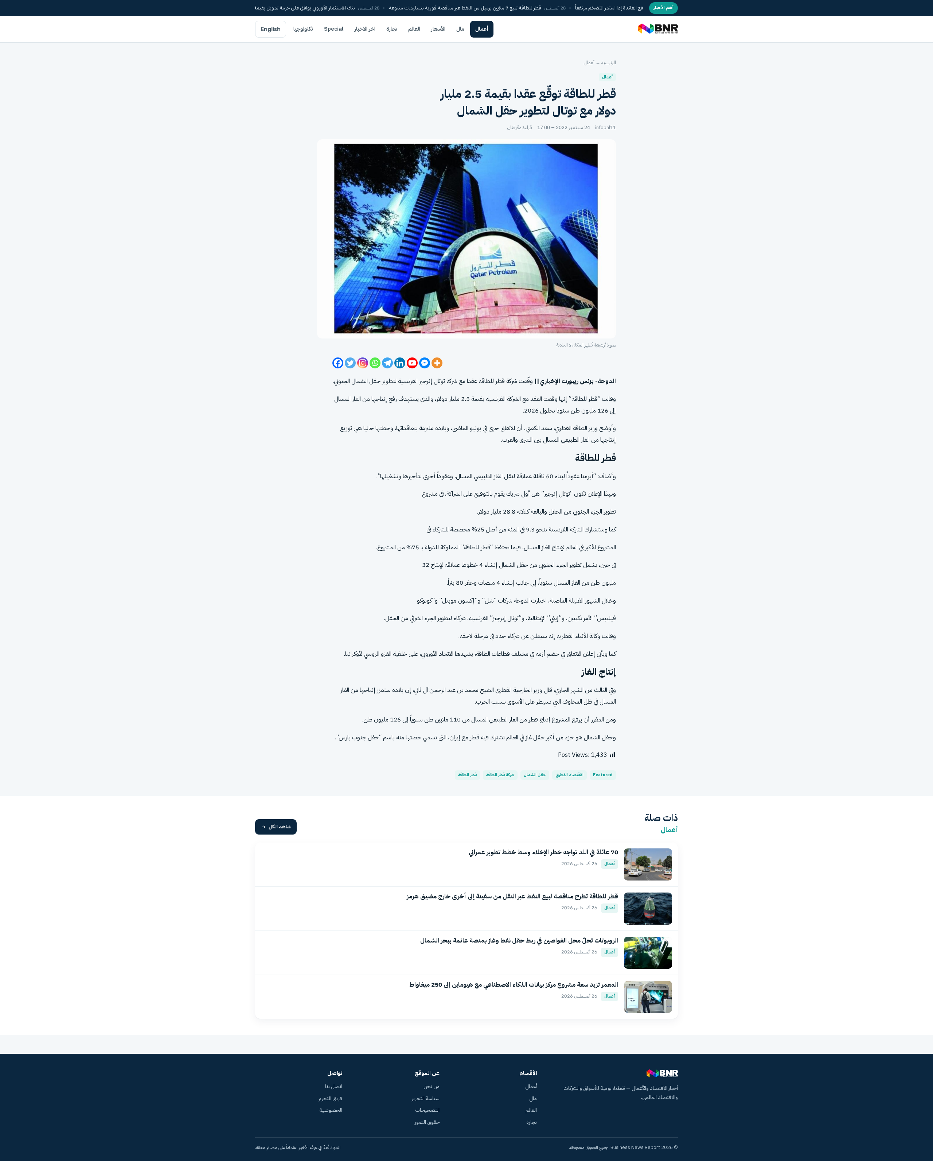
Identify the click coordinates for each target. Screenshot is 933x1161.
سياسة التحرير (426, 1098)
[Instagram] (362, 362)
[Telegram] (387, 362)
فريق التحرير (330, 1098)
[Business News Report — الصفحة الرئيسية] (657, 29)
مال (460, 29)
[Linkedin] (399, 362)
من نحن (431, 1086)
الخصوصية (331, 1110)
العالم (414, 29)
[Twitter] (350, 362)
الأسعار (438, 29)
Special (334, 29)
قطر (593, 398)
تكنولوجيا (303, 29)
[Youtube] (412, 362)
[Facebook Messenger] (424, 362)
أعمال (481, 29)
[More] (437, 362)
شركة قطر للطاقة (500, 775)
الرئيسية (608, 62)
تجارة (391, 29)
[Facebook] (337, 362)
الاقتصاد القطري (569, 775)
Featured (603, 775)
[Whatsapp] (375, 362)
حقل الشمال (535, 775)
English (271, 29)
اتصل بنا (333, 1086)
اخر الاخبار (365, 29)
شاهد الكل (280, 827)
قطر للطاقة (467, 775)
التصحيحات (427, 1110)
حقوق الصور (427, 1122)
